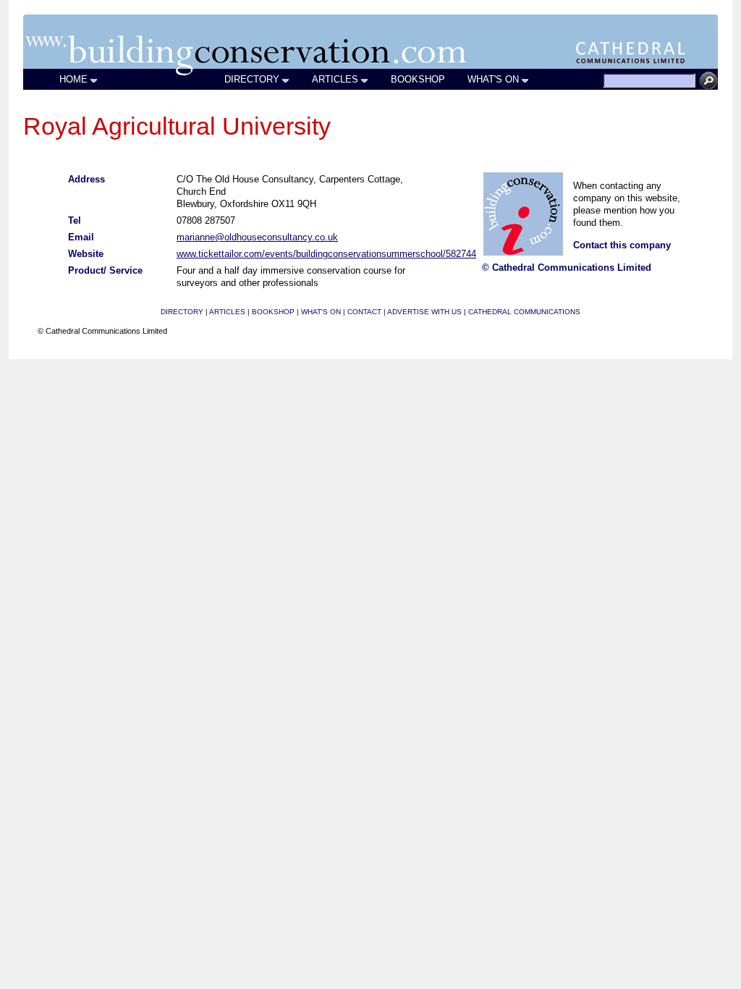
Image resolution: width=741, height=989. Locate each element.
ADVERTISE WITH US (424, 312)
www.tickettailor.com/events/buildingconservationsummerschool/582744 (326, 253)
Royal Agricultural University (177, 126)
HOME (73, 79)
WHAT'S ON (493, 79)
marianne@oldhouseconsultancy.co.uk (257, 237)
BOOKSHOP (418, 79)
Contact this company (622, 245)
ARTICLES (335, 79)
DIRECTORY (251, 79)
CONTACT (364, 312)
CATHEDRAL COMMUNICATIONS (524, 312)
